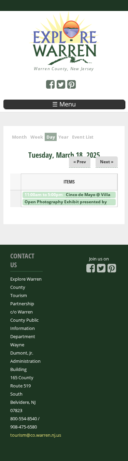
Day (51, 137)
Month (19, 137)
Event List (83, 137)
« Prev (79, 162)
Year (63, 137)
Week (36, 137)
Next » (106, 162)
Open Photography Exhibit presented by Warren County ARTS (65, 204)
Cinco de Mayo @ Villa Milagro (67, 197)
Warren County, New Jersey (64, 69)
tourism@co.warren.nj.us (35, 435)
